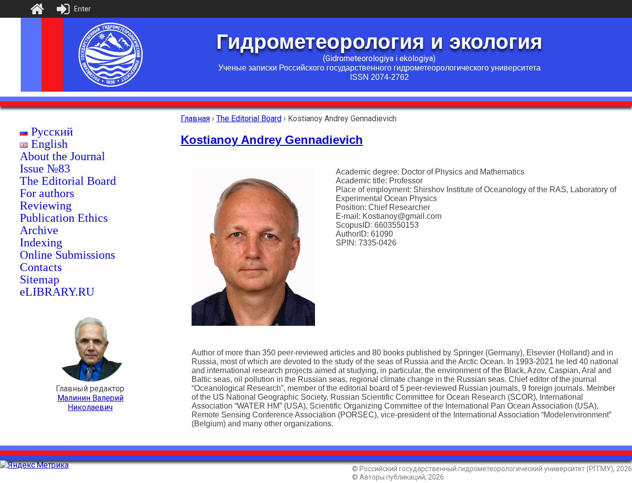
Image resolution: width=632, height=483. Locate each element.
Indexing (41, 242)
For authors (47, 193)
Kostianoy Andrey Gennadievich (272, 139)
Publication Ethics (64, 217)
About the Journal (62, 156)
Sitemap (39, 279)
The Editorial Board (68, 180)
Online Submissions (67, 254)
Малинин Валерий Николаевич (90, 402)
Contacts (41, 267)
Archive (39, 230)
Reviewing (46, 205)
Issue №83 (45, 168)
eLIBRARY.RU (57, 291)
